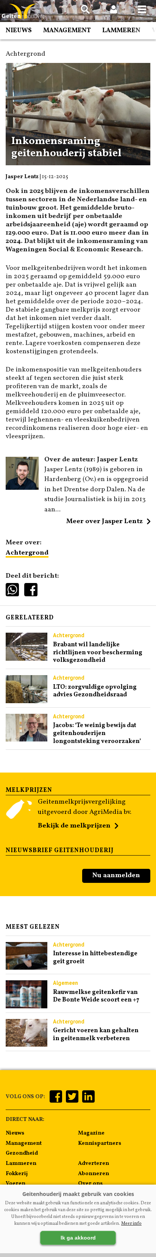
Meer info (131, 1224)
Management (67, 30)
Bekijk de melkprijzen (74, 826)
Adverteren (93, 1163)
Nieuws (19, 30)
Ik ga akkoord (78, 1238)
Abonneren (93, 1173)
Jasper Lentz (22, 176)
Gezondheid (22, 1153)
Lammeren (121, 30)
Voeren (15, 1183)
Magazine (91, 1133)
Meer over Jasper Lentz (104, 521)
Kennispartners (99, 1143)
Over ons (90, 1183)
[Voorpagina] (22, 11)
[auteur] (22, 488)
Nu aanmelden (116, 875)
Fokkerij (17, 1173)
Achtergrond (27, 553)
